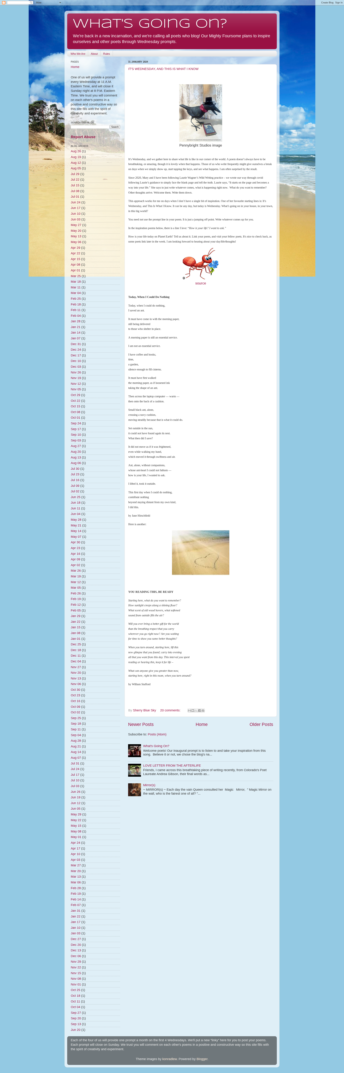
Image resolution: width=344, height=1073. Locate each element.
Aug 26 (76, 151)
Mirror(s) (149, 785)
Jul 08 (75, 191)
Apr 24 (75, 842)
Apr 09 (75, 559)
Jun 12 (75, 803)
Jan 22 (75, 621)
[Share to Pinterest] (203, 710)
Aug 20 (76, 451)
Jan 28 (75, 321)
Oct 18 (75, 995)
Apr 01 (75, 270)
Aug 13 (76, 457)
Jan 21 (75, 327)
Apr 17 (75, 848)
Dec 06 (76, 956)
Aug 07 (76, 757)
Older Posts (261, 724)
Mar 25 (76, 276)
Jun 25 (75, 497)
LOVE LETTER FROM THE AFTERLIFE (172, 765)
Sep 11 (76, 729)
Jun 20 (75, 1030)
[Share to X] (196, 710)
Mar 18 (76, 281)
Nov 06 (76, 684)
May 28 (76, 519)
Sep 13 (76, 1024)
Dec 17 (76, 355)
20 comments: (170, 710)
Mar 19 (76, 576)
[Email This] (189, 710)
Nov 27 (76, 667)
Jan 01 (75, 639)
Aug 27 (76, 446)
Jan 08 (75, 633)
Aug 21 (76, 746)
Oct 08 (75, 412)
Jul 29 (75, 174)
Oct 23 (75, 695)
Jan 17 (75, 922)
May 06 (76, 242)
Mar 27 (76, 865)
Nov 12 (76, 383)
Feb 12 (76, 604)
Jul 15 (75, 185)
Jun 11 (75, 508)
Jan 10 (75, 928)
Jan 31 (75, 910)
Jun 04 (75, 514)
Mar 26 (76, 570)
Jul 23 (75, 474)
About (94, 53)
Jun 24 (75, 202)
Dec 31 (76, 344)
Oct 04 (75, 1007)
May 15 (76, 825)
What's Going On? (150, 24)
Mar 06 (76, 882)
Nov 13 (76, 678)
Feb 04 (76, 315)
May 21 (76, 525)
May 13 (76, 236)
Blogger (202, 1059)
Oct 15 (75, 406)
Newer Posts (141, 724)
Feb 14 (76, 899)
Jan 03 (75, 933)
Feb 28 (76, 888)
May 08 (76, 831)
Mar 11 (76, 287)
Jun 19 (75, 797)
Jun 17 (75, 208)
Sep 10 (76, 434)
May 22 (76, 820)
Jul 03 (75, 786)
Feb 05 (76, 610)
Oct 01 (75, 417)
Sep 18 (76, 723)
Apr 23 (75, 548)
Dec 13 (76, 950)
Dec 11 (76, 655)
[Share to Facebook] (199, 710)
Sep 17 (76, 429)
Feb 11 (76, 310)
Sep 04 (76, 735)
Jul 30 (75, 468)
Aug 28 (76, 740)
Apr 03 (75, 860)
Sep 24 (76, 423)
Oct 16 (75, 701)
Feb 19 (76, 599)
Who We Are (78, 53)
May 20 (76, 230)
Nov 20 (76, 672)
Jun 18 (75, 502)
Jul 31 (75, 763)
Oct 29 (75, 395)
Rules (106, 53)
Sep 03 (76, 440)
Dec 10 (76, 361)
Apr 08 (75, 264)
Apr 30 (75, 542)
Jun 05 (75, 808)
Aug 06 (76, 463)
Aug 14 (76, 752)
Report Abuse (83, 137)
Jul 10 (75, 780)
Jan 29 (75, 616)
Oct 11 (75, 1001)
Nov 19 (76, 378)
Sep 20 (76, 1018)
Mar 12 (76, 582)
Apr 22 (75, 253)
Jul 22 (75, 179)
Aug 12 (76, 162)
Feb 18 (76, 304)
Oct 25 (75, 990)
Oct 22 (75, 401)
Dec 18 (76, 650)
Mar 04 (76, 293)
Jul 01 (75, 196)
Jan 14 (75, 332)
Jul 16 (75, 480)
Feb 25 (76, 298)
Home (202, 724)
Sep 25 (76, 718)
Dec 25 (76, 644)
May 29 (76, 814)
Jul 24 (75, 769)
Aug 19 (76, 157)
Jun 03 (75, 219)
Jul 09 (75, 486)
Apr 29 (75, 248)
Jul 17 (75, 774)
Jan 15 (75, 627)
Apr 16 (75, 554)
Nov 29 (76, 961)
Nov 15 (76, 973)
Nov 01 (76, 984)
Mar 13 (76, 876)
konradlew (169, 1059)
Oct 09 (75, 707)
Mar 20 (76, 871)
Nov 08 (76, 978)
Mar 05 (76, 587)
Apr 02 (75, 565)
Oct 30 (75, 689)
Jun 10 (75, 213)
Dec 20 (76, 945)
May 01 (76, 837)
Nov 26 (76, 372)
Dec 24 (76, 349)
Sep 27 (76, 1013)
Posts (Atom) (157, 734)
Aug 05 (76, 168)
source (200, 283)
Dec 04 (76, 661)
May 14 (76, 531)
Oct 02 (75, 712)
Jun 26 (75, 792)
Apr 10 (75, 854)
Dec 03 (76, 366)
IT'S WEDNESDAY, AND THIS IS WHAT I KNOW (163, 69)
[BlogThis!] (193, 710)
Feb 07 (76, 905)
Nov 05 (76, 389)
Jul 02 (75, 491)
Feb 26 (76, 593)
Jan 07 (75, 338)
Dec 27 (76, 939)
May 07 (76, 536)
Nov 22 (76, 967)
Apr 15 (75, 259)
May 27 (76, 225)
